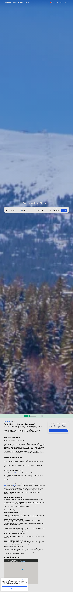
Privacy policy (24, 579)
